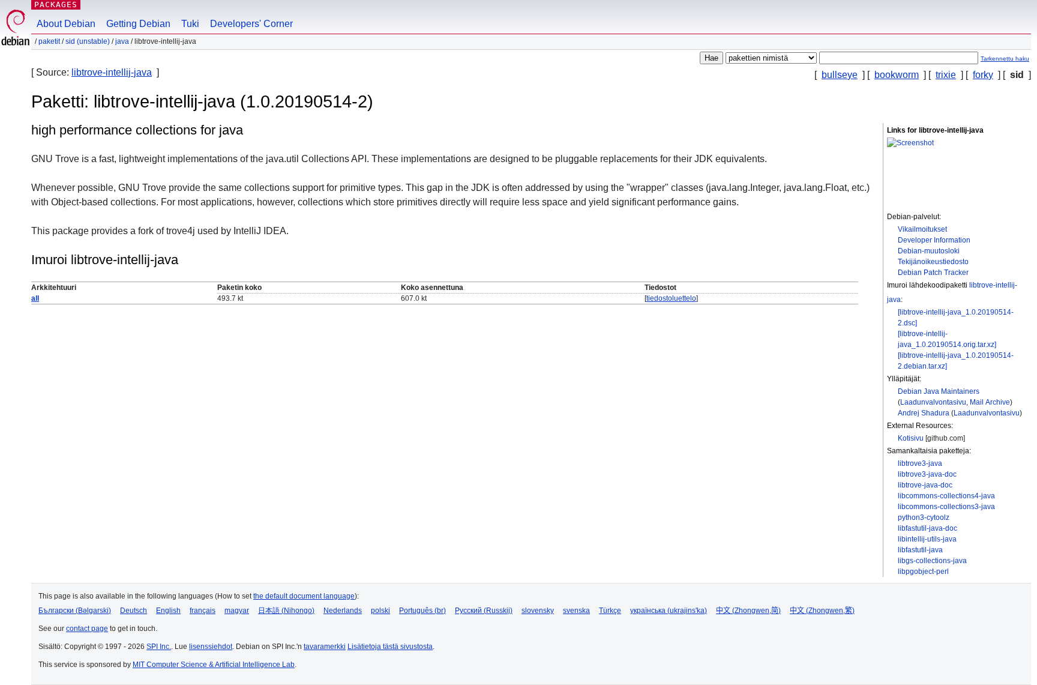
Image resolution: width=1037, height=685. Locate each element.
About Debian (66, 24)
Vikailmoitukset (922, 229)
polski (380, 610)
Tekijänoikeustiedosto (933, 262)
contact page (87, 628)
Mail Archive (990, 402)
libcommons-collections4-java (946, 496)
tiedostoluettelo (671, 298)
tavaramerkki (325, 646)
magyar (236, 610)
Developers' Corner (251, 24)
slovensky (538, 610)
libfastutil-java (920, 550)
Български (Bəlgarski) (74, 610)
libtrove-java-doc (925, 485)
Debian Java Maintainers (938, 391)
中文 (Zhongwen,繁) (822, 610)
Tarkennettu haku (1005, 58)
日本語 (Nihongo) (286, 610)
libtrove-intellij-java (111, 72)
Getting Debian (138, 24)
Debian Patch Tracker (933, 272)
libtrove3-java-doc (927, 474)
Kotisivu (911, 438)
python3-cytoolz (923, 517)
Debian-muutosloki (929, 251)
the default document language (304, 596)
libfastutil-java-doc (927, 528)
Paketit (49, 41)
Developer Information (934, 240)
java (122, 41)
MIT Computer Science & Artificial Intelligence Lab (214, 664)
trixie (946, 75)
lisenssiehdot (210, 646)
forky (983, 75)
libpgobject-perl (923, 571)
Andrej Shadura (923, 413)
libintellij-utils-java (927, 539)
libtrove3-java (920, 463)
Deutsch (133, 610)
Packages (55, 4)
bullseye (840, 75)
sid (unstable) (87, 41)
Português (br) (422, 610)
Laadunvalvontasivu (933, 402)
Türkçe (610, 610)
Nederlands (342, 610)
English (168, 610)
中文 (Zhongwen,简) (748, 610)
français (202, 610)
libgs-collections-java (932, 561)
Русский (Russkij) (483, 610)
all (35, 298)
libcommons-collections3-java (946, 506)
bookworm (896, 75)
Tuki (190, 24)
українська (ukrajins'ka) (668, 610)
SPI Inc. (158, 646)
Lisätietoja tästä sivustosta (390, 646)
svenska (576, 610)
